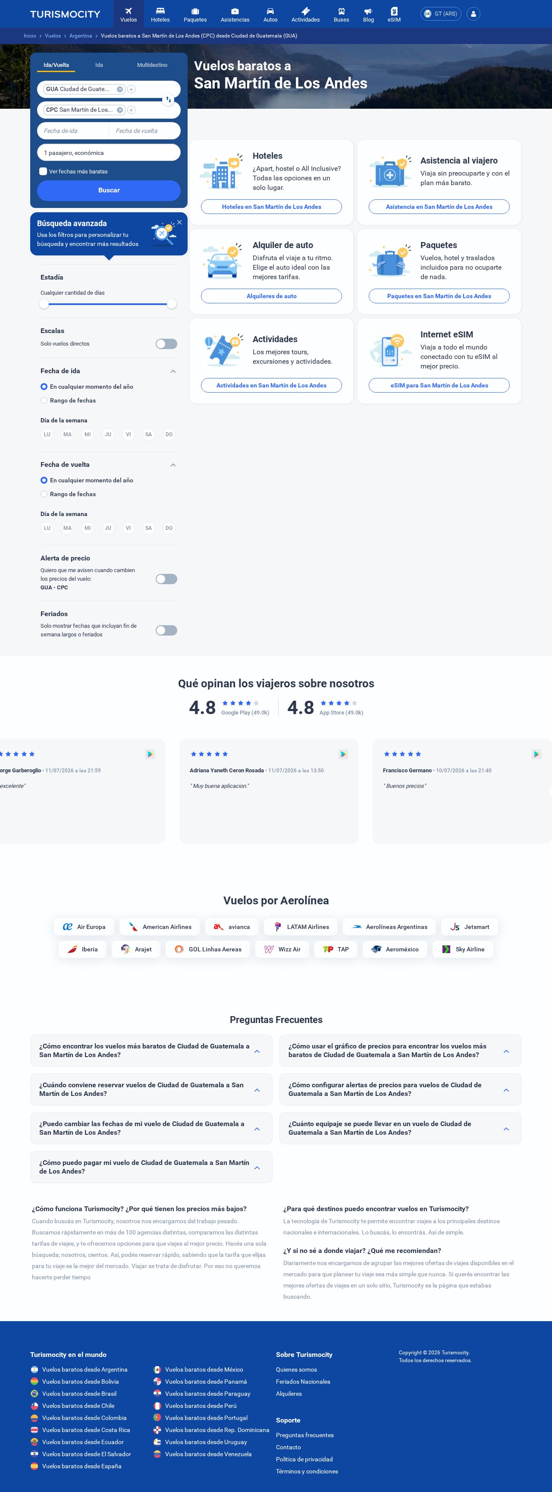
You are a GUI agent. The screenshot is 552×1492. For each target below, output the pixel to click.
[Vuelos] (65, 13)
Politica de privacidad (304, 1459)
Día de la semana (64, 420)
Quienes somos (296, 1369)
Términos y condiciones (307, 1471)
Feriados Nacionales (303, 1381)
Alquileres (289, 1393)
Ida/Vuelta (56, 65)
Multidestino (152, 65)
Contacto (288, 1447)
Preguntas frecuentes (305, 1435)
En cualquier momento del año (91, 386)
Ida (99, 65)
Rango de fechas (73, 400)
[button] (473, 14)
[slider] (44, 303)
